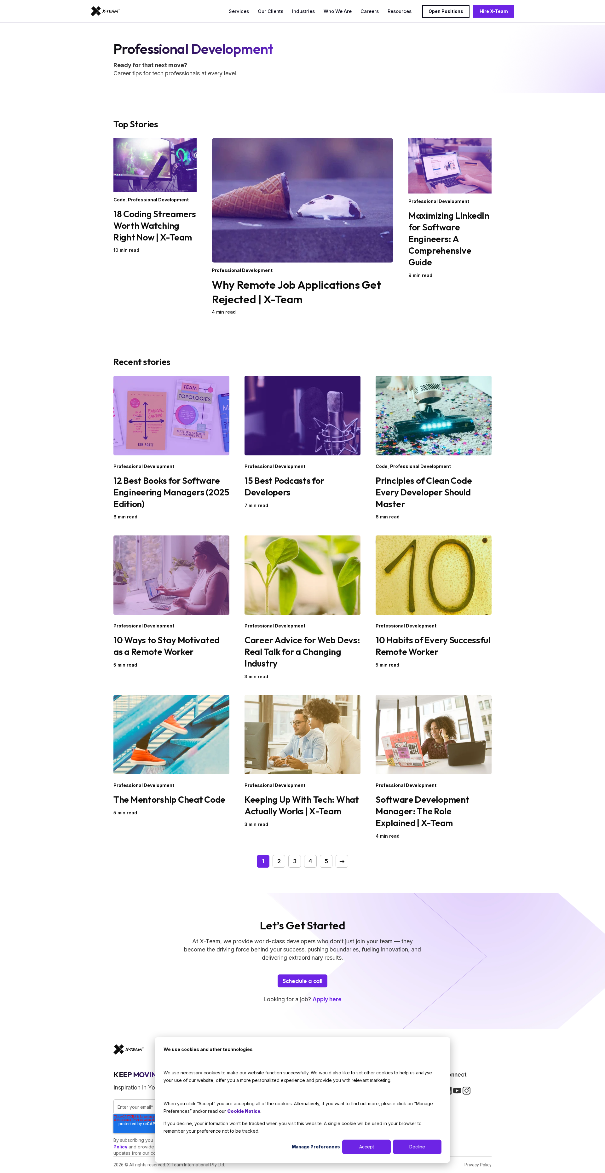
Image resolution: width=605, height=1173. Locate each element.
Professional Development (158, 199)
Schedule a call (302, 981)
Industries (303, 11)
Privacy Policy (478, 1164)
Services (239, 11)
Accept (366, 1146)
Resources (400, 11)
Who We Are (338, 11)
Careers (369, 11)
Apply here (327, 999)
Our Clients (270, 11)
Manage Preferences (316, 1146)
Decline (417, 1146)
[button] (342, 861)
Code (119, 199)
